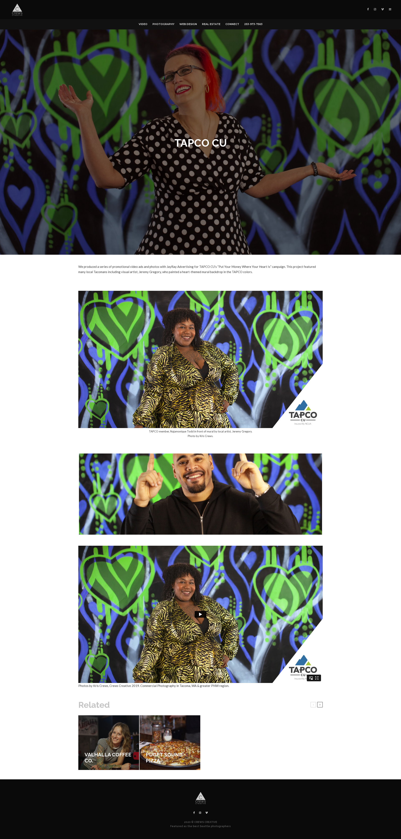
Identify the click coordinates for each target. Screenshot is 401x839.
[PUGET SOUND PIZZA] (170, 742)
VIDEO (143, 24)
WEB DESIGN (188, 24)
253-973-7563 (253, 24)
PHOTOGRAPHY (163, 24)
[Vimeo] (382, 9)
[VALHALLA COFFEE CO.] (108, 742)
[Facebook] (368, 9)
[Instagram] (375, 9)
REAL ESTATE (211, 24)
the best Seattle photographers (209, 826)
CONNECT (232, 24)
